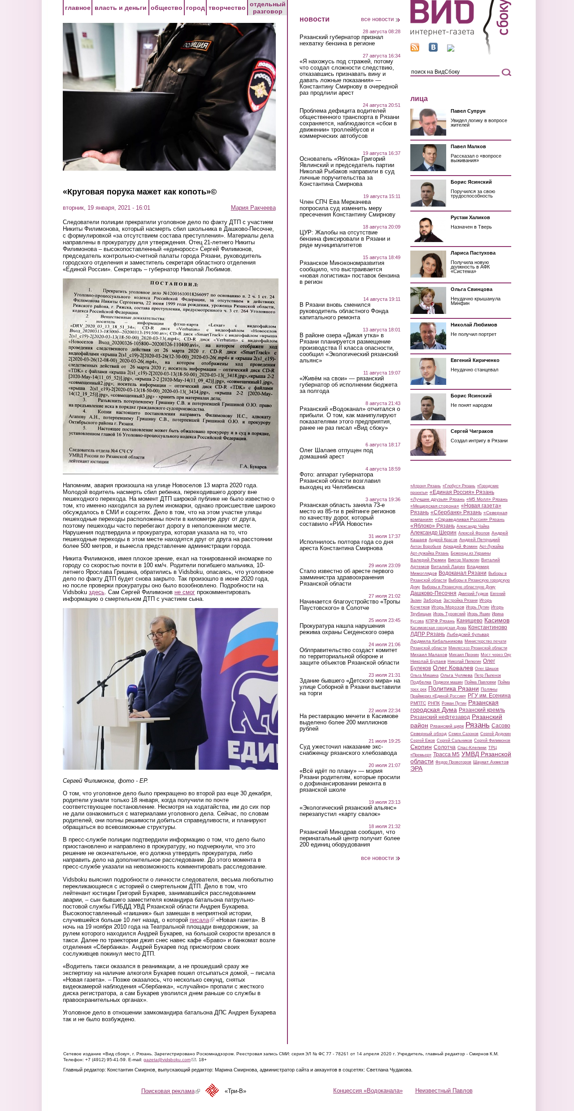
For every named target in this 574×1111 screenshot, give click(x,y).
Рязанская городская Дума (454, 706)
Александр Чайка (473, 526)
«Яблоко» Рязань (432, 526)
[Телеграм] (450, 49)
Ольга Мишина (424, 675)
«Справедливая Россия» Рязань (469, 519)
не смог (184, 592)
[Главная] (460, 53)
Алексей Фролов (474, 533)
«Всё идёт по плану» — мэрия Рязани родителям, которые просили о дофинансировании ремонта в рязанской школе (350, 780)
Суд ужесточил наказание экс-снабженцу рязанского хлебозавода (348, 750)
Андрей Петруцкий (479, 539)
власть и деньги (121, 7)
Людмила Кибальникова (436, 641)
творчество (227, 7)
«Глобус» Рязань (459, 486)
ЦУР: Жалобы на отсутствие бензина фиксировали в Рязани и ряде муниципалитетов (345, 238)
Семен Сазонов (463, 734)
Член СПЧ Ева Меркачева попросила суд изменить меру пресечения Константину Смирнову (348, 208)
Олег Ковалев (453, 667)
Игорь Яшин (478, 614)
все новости (377, 19)
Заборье (432, 600)
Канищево (470, 620)
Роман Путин (454, 703)
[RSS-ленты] (414, 49)
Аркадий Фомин (460, 546)
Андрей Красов (443, 540)
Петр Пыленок (487, 675)
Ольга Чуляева (456, 675)
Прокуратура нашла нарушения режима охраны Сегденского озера (347, 629)
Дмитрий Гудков (473, 593)
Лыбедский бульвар (468, 634)
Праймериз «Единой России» (438, 696)
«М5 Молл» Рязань (487, 499)
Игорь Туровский (449, 614)
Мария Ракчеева (253, 207)
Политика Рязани (453, 688)
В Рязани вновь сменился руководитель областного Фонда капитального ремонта (344, 311)
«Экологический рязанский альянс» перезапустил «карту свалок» (348, 811)
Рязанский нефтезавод (440, 717)
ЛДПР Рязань (427, 634)
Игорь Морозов (447, 606)
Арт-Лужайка (491, 546)
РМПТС (418, 703)
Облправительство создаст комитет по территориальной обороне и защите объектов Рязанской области (349, 656)
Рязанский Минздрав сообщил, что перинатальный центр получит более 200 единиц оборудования (350, 838)
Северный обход (428, 733)
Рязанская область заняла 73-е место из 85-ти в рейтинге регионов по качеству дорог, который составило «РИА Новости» (348, 514)
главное (78, 7)
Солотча (445, 747)
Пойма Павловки (480, 682)
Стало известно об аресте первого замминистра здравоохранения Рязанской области (346, 577)
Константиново (487, 627)
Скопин (421, 746)
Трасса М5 (446, 754)
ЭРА (416, 768)
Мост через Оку (496, 654)
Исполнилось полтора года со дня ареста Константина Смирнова (346, 545)
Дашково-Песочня (433, 593)
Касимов (496, 620)
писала (202, 920)
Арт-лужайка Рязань (429, 553)
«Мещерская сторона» (434, 505)
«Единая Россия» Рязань (462, 492)
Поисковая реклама (170, 1091)
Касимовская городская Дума (438, 628)
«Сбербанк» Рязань (456, 512)
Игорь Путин (477, 607)
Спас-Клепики (472, 747)
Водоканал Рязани (463, 573)
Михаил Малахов (428, 654)
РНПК (434, 703)
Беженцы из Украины (471, 553)
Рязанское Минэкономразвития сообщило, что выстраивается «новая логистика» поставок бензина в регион (350, 272)
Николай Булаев (428, 661)
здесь (96, 592)
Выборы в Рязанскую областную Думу (459, 587)
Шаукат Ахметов (491, 761)
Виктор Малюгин (463, 560)
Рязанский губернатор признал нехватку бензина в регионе (341, 40)
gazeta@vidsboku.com (170, 1059)
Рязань (477, 724)
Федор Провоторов (453, 762)
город (195, 7)
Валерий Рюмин (428, 559)
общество (167, 7)
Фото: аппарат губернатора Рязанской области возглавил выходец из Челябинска (340, 481)
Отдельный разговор (268, 7)
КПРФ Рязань (440, 620)
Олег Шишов (487, 668)
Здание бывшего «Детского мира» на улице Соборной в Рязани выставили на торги (350, 687)
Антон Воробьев (425, 546)
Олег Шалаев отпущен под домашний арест (336, 453)
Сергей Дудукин (495, 734)
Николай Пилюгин (464, 661)
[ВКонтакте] (433, 49)
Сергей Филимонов (492, 740)
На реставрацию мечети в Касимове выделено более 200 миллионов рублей (349, 722)
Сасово (500, 726)
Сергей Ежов (422, 740)
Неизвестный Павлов (444, 1090)
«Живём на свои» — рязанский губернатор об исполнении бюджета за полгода (348, 384)
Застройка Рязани (461, 600)
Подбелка (420, 681)
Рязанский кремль (482, 710)
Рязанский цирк (447, 725)
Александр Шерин (433, 532)
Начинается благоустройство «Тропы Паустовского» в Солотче (350, 605)
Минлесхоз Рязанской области (477, 648)
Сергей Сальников (454, 740)
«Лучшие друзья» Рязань (437, 499)
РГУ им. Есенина (489, 695)
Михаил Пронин (464, 654)
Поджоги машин (448, 682)
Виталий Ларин (448, 566)
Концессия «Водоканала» (368, 1090)
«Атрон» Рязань (425, 486)
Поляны (489, 689)
